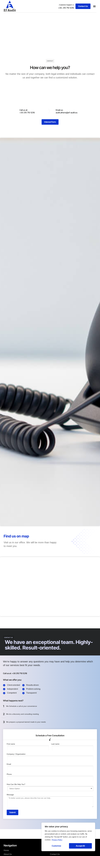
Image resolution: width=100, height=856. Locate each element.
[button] (66, 5)
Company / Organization (16, 754)
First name (11, 744)
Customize (56, 846)
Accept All (80, 846)
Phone (9, 774)
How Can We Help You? (16, 784)
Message (10, 795)
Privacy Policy (57, 840)
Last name (55, 744)
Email (9, 764)
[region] (68, 837)
